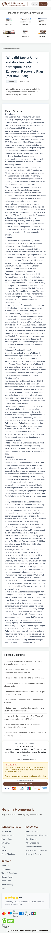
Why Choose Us (32, 843)
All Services (6, 831)
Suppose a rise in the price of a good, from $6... (25, 678)
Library (11, 48)
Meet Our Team (32, 831)
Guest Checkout (8, 854)
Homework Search (33, 854)
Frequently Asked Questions (37, 835)
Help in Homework (17, 809)
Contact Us (6, 869)
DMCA (4, 888)
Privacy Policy (7, 884)
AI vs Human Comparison (36, 850)
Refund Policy (7, 877)
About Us (5, 865)
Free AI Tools (6, 839)
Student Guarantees (34, 847)
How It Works (31, 839)
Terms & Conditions (9, 873)
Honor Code (6, 881)
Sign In (33, 759)
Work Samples (7, 835)
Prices (4, 850)
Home (4, 48)
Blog (3, 847)
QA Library (5, 843)
